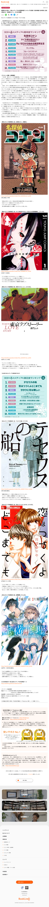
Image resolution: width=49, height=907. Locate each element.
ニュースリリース (5, 7)
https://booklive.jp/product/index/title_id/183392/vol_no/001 (16, 196)
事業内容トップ (7, 842)
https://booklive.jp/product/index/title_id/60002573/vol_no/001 (16, 666)
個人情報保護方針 (24, 891)
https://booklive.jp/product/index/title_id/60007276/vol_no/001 (16, 489)
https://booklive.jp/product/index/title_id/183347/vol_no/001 (16, 358)
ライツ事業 (6, 850)
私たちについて (6, 833)
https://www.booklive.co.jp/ (12, 765)
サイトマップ (24, 895)
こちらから (30, 774)
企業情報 (5, 836)
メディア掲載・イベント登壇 (9, 867)
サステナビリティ (24, 893)
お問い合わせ (20, 882)
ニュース (7, 4)
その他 (5, 855)
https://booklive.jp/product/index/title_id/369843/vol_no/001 (16, 271)
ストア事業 (6, 844)
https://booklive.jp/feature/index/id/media (11, 683)
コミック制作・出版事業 (8, 847)
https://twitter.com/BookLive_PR (18, 719)
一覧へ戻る (24, 780)
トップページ (6, 830)
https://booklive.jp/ (24, 718)
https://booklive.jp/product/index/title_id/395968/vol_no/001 (16, 579)
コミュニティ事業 (7, 852)
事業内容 (5, 839)
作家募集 (5, 871)
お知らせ (5, 864)
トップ (2, 4)
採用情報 (5, 874)
